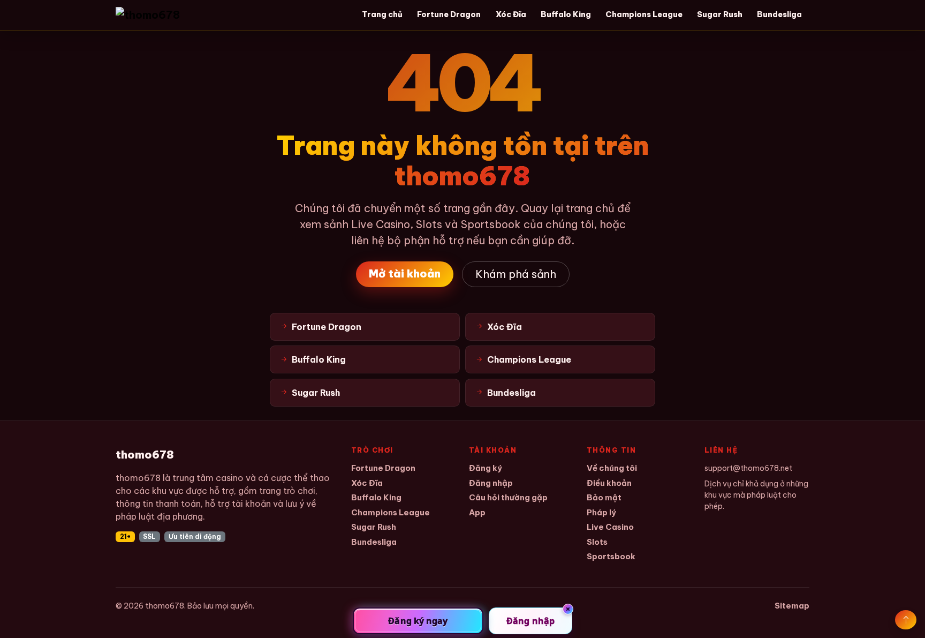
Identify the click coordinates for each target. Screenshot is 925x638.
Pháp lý (601, 512)
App (477, 512)
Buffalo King (566, 14)
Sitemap (792, 606)
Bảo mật (604, 497)
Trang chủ (382, 14)
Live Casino (610, 527)
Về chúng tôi (612, 468)
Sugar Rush (719, 14)
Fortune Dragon (449, 14)
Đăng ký (485, 468)
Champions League (644, 14)
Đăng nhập (491, 483)
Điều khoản (609, 483)
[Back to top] (905, 619)
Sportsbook (611, 556)
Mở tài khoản (405, 273)
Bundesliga (779, 14)
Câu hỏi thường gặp (508, 497)
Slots (597, 542)
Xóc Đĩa (511, 14)
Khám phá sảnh (515, 274)
